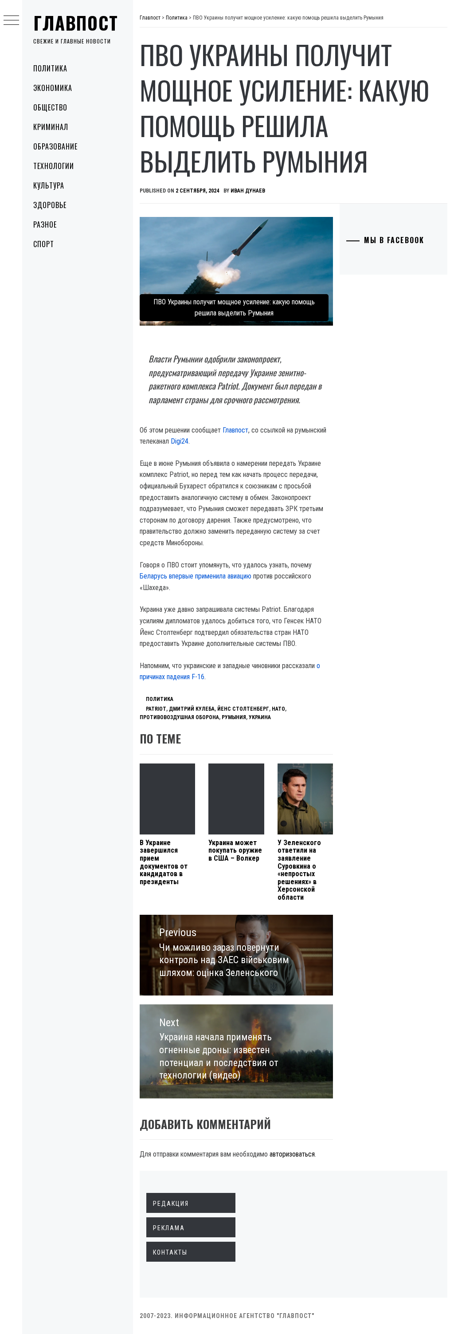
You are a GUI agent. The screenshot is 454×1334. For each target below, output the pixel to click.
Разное (45, 224)
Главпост (75, 22)
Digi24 (179, 441)
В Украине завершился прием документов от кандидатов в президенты (164, 862)
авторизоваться (292, 1154)
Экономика (52, 88)
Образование (55, 146)
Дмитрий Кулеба (192, 709)
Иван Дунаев (248, 191)
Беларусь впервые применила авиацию (195, 576)
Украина (260, 717)
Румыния (234, 717)
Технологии (53, 166)
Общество (50, 107)
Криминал (50, 127)
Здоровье (50, 205)
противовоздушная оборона (179, 717)
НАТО (278, 709)
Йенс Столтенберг (243, 709)
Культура (48, 185)
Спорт (43, 244)
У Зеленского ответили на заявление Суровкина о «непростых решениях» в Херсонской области (299, 869)
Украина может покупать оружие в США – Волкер (235, 850)
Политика (50, 68)
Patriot (156, 709)
